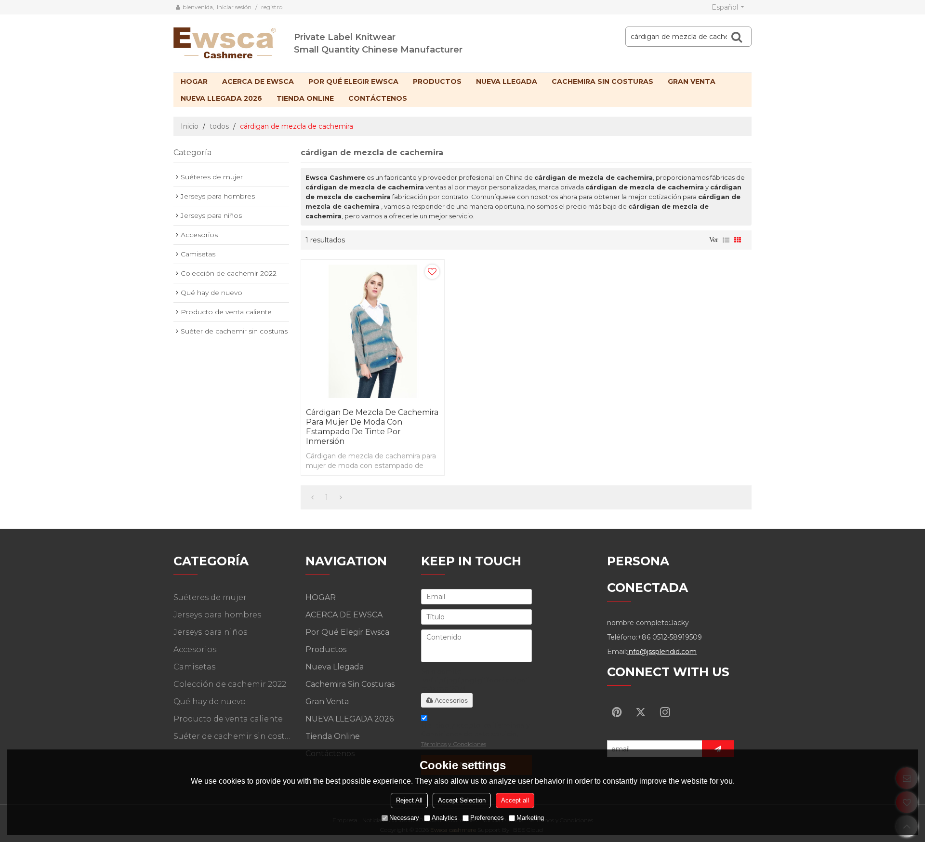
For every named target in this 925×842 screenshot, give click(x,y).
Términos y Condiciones (453, 744)
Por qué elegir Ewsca (353, 81)
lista (726, 240)
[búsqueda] (736, 36)
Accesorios (451, 700)
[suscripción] (718, 748)
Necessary (404, 817)
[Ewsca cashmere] (233, 41)
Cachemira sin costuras (602, 81)
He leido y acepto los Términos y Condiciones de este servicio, (475, 734)
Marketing (530, 817)
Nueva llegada (506, 81)
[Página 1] (312, 497)
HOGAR (194, 81)
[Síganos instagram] (665, 712)
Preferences (487, 817)
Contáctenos (377, 98)
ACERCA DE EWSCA (258, 81)
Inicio (189, 126)
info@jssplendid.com (662, 651)
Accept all (515, 800)
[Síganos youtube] (617, 712)
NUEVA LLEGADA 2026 (221, 98)
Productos (437, 81)
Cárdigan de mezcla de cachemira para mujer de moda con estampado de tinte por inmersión (372, 427)
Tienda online (305, 98)
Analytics (445, 817)
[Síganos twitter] (641, 712)
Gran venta (691, 81)
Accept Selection (462, 800)
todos (219, 126)
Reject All (409, 800)
